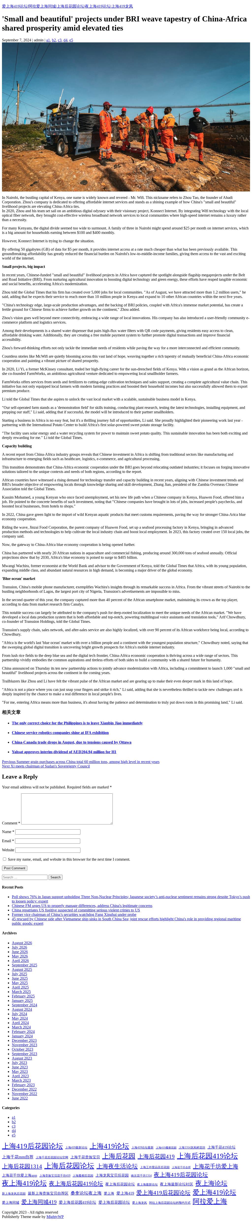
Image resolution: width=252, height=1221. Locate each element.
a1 (48, 40)
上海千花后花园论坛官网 (52, 1157)
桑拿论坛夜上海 (86, 1193)
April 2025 (20, 987)
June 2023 (20, 1067)
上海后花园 (118, 1156)
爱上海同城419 (39, 1202)
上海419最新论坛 (76, 1147)
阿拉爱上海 (210, 1201)
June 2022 (20, 1098)
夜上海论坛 (211, 1183)
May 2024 (20, 1018)
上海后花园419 (156, 1156)
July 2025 (19, 974)
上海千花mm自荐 (17, 1157)
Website (8, 850)
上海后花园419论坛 (207, 1156)
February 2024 (23, 1031)
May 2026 (20, 956)
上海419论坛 (109, 1146)
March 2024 (21, 1027)
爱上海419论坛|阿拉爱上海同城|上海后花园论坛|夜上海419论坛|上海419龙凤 (67, 6)
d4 (65, 40)
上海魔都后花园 (83, 1175)
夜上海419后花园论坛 (181, 1175)
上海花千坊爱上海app (19, 1175)
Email (8, 841)
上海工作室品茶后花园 (155, 1167)
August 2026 (22, 943)
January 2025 (22, 1000)
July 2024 (19, 1014)
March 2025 (21, 992)
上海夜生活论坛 (117, 1166)
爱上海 (109, 1193)
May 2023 (20, 1071)
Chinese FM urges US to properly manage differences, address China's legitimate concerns (82, 906)
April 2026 (20, 961)
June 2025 (20, 978)
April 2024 (20, 1023)
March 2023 (21, 1080)
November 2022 (24, 1094)
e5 (71, 40)
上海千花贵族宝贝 (85, 1157)
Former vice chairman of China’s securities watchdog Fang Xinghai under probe (74, 914)
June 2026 (20, 952)
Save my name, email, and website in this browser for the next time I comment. (69, 859)
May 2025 (20, 983)
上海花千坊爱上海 (215, 1166)
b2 (54, 40)
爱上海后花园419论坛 (77, 1202)
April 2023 (20, 1076)
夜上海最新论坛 (147, 1184)
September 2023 (24, 1054)
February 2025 (23, 996)
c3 (60, 40)
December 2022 (24, 1089)
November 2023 (24, 1045)
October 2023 (22, 1049)
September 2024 (24, 1005)
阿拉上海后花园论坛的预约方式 (169, 1202)
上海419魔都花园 (166, 1147)
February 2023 (23, 1085)
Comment (11, 823)
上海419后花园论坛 (32, 1146)
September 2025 (24, 965)
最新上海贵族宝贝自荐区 (48, 1193)
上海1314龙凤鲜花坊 (192, 1147)
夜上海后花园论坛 (120, 1184)
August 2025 (22, 969)
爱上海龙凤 (139, 1202)
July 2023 (19, 1063)
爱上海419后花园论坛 (163, 1193)
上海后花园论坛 (69, 1166)
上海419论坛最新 (142, 1147)
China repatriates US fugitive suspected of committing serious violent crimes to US (76, 910)
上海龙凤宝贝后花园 (112, 1175)
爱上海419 (125, 1193)
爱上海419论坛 (214, 1192)
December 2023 (24, 1040)
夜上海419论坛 (24, 1183)
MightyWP (55, 1217)
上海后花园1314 (22, 1166)
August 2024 (22, 1009)
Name (8, 832)
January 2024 (22, 1036)
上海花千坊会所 (181, 1167)
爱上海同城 (10, 1202)
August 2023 (22, 1058)
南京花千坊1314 (141, 1175)
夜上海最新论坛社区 (176, 1184)
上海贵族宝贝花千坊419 (54, 1175)
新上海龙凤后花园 (14, 1193)
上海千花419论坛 (221, 1147)
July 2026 (19, 947)
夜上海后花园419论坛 (76, 1184)
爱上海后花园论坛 (114, 1202)
